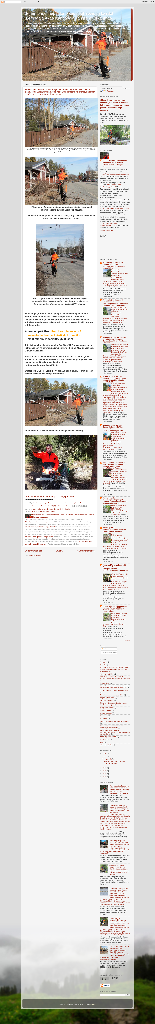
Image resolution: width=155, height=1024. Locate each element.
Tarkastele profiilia (106, 230)
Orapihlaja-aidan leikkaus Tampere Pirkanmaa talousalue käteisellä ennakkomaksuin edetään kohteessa (114, 379)
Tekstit (105, 649)
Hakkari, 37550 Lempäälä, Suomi (44, 511)
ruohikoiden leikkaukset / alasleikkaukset (114, 721)
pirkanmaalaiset (106, 713)
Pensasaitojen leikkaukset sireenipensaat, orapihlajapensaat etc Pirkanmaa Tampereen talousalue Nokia (115, 302)
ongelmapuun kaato (107, 698)
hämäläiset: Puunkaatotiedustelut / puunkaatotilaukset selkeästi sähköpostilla (115, 677)
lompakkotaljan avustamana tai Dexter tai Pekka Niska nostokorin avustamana (115, 687)
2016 (105, 774)
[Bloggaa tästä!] (80, 506)
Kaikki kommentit (109, 653)
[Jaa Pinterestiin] (86, 506)
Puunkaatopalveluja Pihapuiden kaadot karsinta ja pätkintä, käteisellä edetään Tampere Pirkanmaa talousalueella (114, 164)
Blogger (92, 1004)
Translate (110, 91)
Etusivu (59, 551)
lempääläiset (104, 683)
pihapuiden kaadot (106, 708)
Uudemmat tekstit (33, 551)
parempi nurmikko (106, 700)
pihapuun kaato (105, 710)
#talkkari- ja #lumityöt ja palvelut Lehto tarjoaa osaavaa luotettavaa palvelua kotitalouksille (114, 669)
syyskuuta (108, 759)
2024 (105, 753)
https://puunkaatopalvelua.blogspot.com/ (39, 537)
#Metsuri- (103, 662)
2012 (105, 777)
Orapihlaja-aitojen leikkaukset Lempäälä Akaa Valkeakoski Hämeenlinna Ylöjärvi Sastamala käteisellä (115, 340)
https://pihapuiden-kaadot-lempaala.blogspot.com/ (49, 496)
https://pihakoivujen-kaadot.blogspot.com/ (40, 527)
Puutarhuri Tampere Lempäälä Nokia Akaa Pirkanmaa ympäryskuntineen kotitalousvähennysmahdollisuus (115, 568)
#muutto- (103, 665)
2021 (105, 768)
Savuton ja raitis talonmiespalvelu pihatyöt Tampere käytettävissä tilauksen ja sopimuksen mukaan (115, 500)
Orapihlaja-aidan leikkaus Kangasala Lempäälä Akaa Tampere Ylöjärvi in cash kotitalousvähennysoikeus (113, 428)
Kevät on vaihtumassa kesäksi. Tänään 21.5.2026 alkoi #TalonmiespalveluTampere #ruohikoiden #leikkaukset (119, 510)
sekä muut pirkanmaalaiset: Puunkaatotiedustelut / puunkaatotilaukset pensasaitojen (115, 732)
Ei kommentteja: (64, 506)
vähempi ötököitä (106, 745)
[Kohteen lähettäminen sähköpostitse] (77, 506)
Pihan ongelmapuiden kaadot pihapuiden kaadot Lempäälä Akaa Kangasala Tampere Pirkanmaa (69, 15)
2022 (105, 756)
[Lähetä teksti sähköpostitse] (73, 506)
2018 (105, 771)
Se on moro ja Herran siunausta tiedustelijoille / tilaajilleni (51, 509)
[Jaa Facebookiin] (84, 506)
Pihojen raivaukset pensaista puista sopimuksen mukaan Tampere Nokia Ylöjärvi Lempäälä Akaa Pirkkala (114, 465)
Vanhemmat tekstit (86, 551)
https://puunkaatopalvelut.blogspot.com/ (39, 522)
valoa (102, 742)
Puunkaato (104, 716)
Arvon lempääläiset (107, 674)
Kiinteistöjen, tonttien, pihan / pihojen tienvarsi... (114, 762)
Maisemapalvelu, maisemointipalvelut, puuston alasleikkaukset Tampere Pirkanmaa (114, 530)
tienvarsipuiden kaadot (108, 737)
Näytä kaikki (127, 640)
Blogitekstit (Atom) (35, 555)
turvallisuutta (104, 739)
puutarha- (103, 718)
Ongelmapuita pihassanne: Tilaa (111, 695)
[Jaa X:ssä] (82, 506)
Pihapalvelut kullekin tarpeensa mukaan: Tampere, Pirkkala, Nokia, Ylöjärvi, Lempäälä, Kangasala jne (115, 608)
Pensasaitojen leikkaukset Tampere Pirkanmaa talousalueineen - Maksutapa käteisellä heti (114, 265)
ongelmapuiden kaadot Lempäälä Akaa (114, 690)
